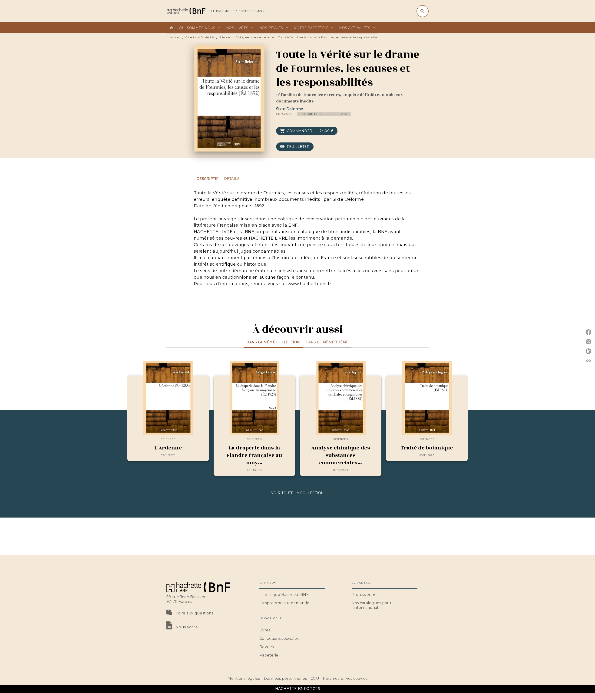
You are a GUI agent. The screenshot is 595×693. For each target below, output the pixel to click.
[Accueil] (185, 11)
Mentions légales (244, 678)
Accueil (175, 37)
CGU (315, 678)
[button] (324, 114)
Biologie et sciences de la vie (254, 37)
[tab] (171, 27)
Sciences (225, 37)
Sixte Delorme (289, 109)
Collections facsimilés (200, 37)
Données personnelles (285, 678)
